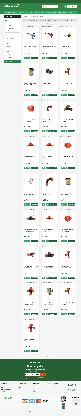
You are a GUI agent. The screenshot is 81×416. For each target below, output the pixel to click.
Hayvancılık (15, 12)
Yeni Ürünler (9, 25)
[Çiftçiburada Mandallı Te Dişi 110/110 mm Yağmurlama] (68, 255)
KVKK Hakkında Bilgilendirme (6, 389)
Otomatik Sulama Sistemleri (12, 41)
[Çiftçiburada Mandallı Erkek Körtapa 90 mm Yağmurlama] (68, 145)
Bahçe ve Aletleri (22, 12)
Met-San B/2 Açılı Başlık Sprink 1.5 (31, 46)
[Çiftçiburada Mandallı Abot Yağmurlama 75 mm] (31, 145)
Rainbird (8, 51)
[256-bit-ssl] (64, 406)
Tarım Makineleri (8, 12)
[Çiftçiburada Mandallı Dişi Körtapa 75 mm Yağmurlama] (31, 109)
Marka (6, 43)
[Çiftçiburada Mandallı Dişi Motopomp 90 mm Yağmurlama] (68, 182)
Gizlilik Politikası (4, 387)
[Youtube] (76, 404)
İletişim (34, 391)
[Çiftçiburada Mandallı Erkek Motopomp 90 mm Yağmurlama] (31, 182)
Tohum (28, 12)
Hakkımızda (3, 385)
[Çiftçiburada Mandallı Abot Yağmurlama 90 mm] (50, 218)
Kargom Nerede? (52, 385)
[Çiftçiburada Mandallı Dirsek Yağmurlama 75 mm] (50, 182)
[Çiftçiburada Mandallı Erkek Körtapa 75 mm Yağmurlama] (68, 218)
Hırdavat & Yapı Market (62, 12)
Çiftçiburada (9, 46)
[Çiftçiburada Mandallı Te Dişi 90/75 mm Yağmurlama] (68, 291)
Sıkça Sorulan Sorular (37, 387)
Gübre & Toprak (34, 12)
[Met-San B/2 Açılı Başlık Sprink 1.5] (31, 35)
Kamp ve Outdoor (71, 12)
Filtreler (6, 20)
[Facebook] (74, 400)
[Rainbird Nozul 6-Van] (68, 35)
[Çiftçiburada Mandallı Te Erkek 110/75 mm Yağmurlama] (50, 255)
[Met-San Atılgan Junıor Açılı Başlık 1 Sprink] (50, 35)
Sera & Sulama (41, 12)
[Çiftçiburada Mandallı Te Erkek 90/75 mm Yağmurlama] (68, 109)
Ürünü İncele (28, 58)
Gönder (42, 374)
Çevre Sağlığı (48, 12)
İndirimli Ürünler (10, 23)
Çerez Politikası (20, 387)
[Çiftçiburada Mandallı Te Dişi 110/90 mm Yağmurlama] (31, 255)
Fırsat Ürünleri (10, 28)
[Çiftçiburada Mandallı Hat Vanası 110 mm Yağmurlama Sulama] (31, 218)
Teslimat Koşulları (36, 385)
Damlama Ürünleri (10, 38)
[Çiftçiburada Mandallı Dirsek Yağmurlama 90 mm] (50, 109)
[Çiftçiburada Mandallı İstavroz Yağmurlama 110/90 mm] (31, 291)
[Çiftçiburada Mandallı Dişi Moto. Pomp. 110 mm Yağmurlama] (31, 72)
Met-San (8, 48)
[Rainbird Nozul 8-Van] (50, 72)
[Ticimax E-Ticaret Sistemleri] (40, 415)
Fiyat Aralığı (7, 54)
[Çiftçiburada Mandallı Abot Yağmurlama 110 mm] (50, 145)
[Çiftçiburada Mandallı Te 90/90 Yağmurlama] (68, 72)
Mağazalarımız (4, 391)
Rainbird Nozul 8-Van (46, 83)
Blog (33, 389)
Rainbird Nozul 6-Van (65, 46)
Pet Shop (54, 12)
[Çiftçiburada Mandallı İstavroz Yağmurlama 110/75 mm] (31, 328)
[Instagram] (78, 400)
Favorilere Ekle (25, 58)
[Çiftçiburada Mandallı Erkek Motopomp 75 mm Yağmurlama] (50, 291)
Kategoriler (7, 30)
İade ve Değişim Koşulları (21, 385)
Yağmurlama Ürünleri (11, 36)
